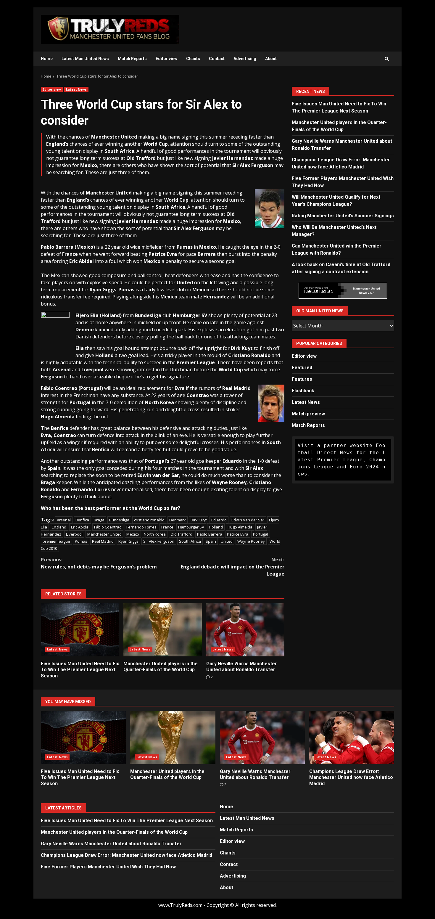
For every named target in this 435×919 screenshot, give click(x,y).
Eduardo (219, 520)
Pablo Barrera (209, 534)
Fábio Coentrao (108, 527)
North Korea (155, 534)
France (167, 527)
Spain (211, 541)
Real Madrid (103, 541)
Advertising (244, 58)
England (59, 527)
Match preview (308, 414)
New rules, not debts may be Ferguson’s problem (99, 563)
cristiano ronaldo (149, 520)
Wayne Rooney (251, 541)
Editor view (166, 58)
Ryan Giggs (128, 541)
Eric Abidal (80, 527)
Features (302, 379)
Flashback (303, 390)
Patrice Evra (237, 534)
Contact (217, 58)
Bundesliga (119, 520)
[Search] (387, 59)
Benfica (82, 520)
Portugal (260, 534)
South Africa (190, 541)
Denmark (177, 520)
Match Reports (132, 58)
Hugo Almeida (240, 527)
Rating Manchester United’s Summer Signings (343, 215)
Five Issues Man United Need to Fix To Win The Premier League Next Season (80, 629)
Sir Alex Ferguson (158, 541)
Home (47, 58)
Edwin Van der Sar (247, 520)
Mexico (132, 534)
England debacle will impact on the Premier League (232, 566)
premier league (56, 541)
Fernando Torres (141, 527)
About (271, 58)
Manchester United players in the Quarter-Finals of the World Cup (162, 629)
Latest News (76, 89)
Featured (302, 367)
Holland (216, 527)
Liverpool (74, 534)
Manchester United (104, 534)
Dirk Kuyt (199, 520)
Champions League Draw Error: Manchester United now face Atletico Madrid (351, 737)
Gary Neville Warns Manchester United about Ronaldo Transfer (245, 629)
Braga (99, 520)
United (227, 541)
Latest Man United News (85, 58)
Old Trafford (181, 534)
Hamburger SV (191, 527)
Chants (193, 58)
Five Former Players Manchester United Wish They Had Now (108, 867)
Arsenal (64, 520)
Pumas (81, 541)
